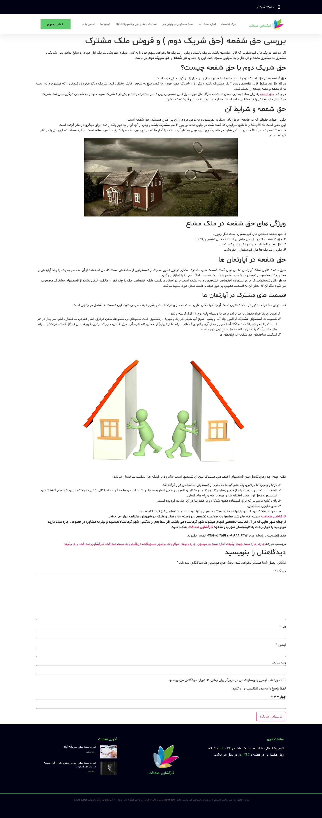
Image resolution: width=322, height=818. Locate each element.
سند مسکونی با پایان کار (178, 24)
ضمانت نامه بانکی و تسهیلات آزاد (136, 24)
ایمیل (281, 645)
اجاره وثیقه (188, 544)
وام (75, 544)
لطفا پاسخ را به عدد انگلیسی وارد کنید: (258, 688)
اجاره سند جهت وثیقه (242, 544)
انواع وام (174, 544)
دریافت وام (133, 544)
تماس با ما (88, 24)
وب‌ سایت (279, 662)
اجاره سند (210, 24)
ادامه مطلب (91, 752)
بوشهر (161, 544)
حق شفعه (267, 94)
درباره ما (105, 24)
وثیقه (68, 544)
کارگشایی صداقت (273, 516)
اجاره (262, 544)
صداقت (111, 544)
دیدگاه (280, 571)
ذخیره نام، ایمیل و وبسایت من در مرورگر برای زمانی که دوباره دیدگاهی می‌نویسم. (225, 680)
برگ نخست (228, 24)
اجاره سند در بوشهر (211, 544)
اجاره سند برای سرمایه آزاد (80, 747)
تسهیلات (149, 544)
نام (282, 627)
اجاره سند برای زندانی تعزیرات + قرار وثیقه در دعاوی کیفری (70, 765)
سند (121, 544)
